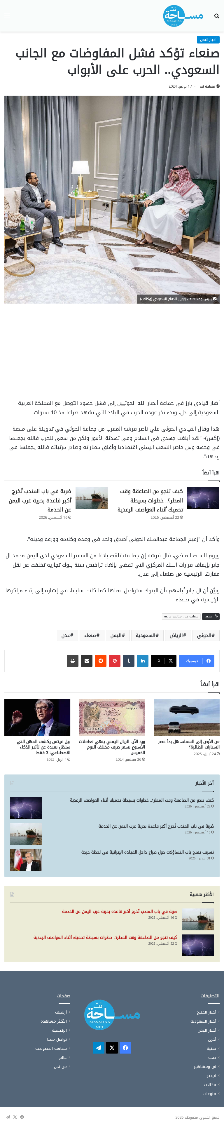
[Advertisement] (112, 355)
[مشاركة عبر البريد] (86, 661)
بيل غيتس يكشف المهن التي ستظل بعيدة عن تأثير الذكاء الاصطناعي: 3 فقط (43, 747)
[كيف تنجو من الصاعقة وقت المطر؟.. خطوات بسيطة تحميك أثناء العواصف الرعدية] (203, 498)
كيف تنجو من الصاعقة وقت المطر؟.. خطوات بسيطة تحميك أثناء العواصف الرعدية (150, 500)
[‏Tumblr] (128, 661)
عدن (66, 635)
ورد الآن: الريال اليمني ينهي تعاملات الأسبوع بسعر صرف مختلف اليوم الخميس (112, 747)
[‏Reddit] (100, 661)
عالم (63, 1057)
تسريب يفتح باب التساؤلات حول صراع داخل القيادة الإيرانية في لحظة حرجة (147, 852)
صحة (212, 1057)
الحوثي (204, 635)
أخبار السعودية (203, 1021)
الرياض (176, 635)
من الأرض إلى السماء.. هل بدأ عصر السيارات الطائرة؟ (189, 744)
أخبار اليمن (208, 39)
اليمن (116, 635)
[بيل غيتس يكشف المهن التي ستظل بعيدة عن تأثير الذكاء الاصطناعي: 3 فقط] (37, 717)
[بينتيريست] (114, 661)
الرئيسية (59, 1030)
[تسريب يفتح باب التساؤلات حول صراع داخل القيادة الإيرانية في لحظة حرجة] (26, 860)
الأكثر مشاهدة (54, 1021)
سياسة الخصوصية (51, 1048)
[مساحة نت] (183, 15)
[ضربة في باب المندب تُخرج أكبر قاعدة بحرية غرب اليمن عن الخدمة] (92, 498)
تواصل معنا (57, 1039)
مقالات (210, 1085)
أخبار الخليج (206, 1012)
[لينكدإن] (142, 661)
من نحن (60, 1066)
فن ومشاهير (205, 1066)
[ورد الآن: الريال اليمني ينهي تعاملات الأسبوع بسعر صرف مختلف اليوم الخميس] (112, 717)
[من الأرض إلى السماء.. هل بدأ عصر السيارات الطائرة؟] (187, 717)
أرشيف (61, 1012)
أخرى (212, 1039)
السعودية (145, 635)
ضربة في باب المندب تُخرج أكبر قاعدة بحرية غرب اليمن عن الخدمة (40, 500)
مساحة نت (207, 86)
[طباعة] (72, 661)
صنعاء (90, 635)
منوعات (209, 1094)
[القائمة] (7, 18)
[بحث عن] (217, 18)
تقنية (211, 1048)
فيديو (211, 1076)
